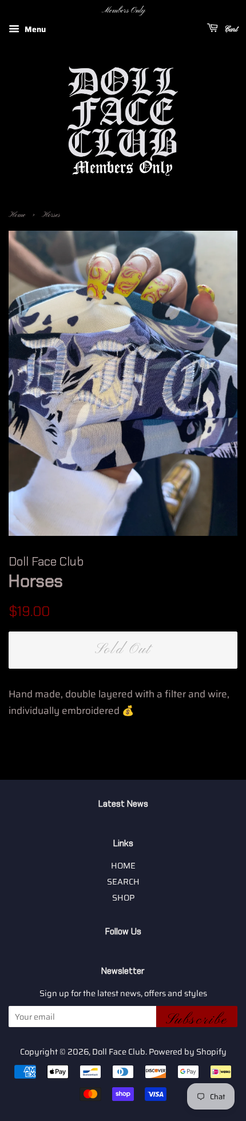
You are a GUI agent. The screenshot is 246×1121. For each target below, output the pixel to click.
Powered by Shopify (188, 1051)
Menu (34, 29)
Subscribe (197, 1019)
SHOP (123, 897)
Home (17, 215)
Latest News (123, 804)
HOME (123, 865)
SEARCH (123, 881)
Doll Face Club (118, 1051)
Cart (230, 29)
